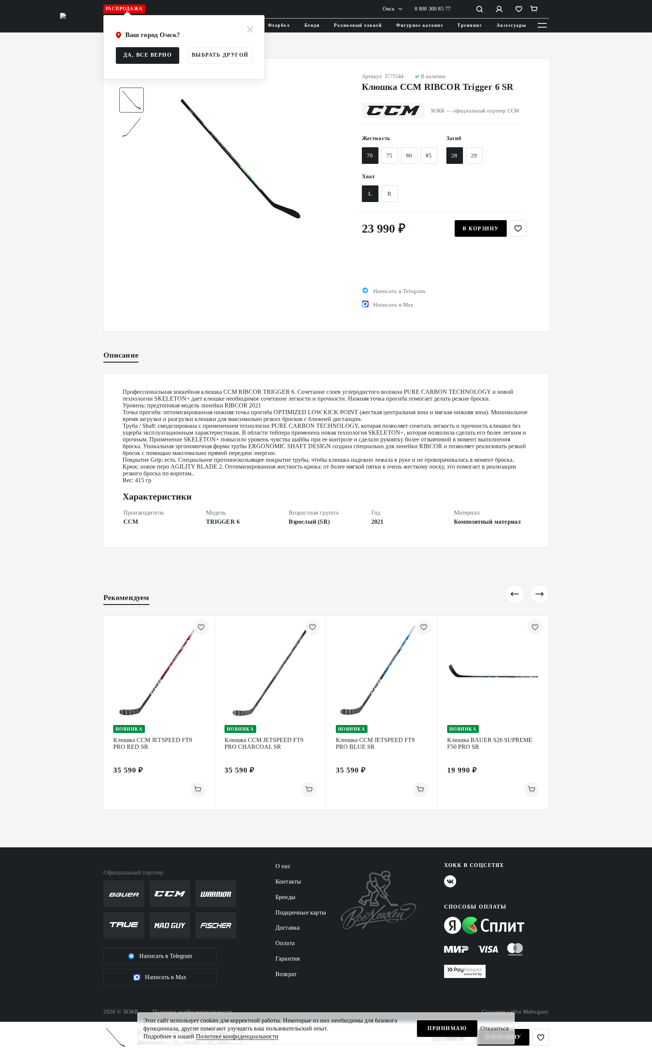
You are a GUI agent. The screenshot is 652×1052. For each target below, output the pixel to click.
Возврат (286, 974)
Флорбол (279, 25)
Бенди (312, 25)
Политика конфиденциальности (192, 1012)
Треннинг (469, 25)
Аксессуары (511, 25)
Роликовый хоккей (358, 25)
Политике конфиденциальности (237, 1036)
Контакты (288, 881)
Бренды (285, 897)
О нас (283, 866)
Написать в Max (165, 977)
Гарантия (287, 958)
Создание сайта (515, 1012)
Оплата (285, 943)
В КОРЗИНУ (481, 228)
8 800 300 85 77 (433, 9)
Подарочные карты (300, 912)
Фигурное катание (419, 25)
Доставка (287, 927)
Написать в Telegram (165, 956)
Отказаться (494, 1028)
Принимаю (447, 1028)
